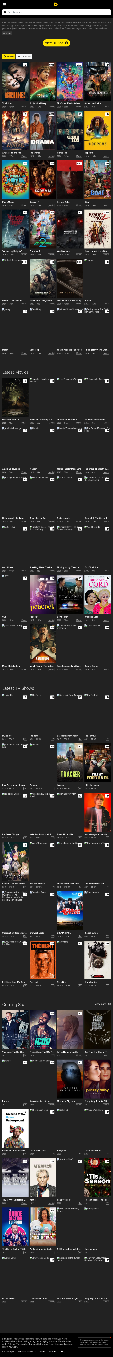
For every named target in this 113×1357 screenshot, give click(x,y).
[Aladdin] (43, 446)
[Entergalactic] (97, 1226)
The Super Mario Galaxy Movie (71, 103)
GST (4, 617)
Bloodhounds (91, 933)
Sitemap (53, 1351)
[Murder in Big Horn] (70, 1079)
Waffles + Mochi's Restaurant (43, 1249)
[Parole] (15, 1079)
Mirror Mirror (8, 1298)
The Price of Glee (38, 1150)
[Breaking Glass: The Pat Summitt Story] (43, 545)
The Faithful (90, 736)
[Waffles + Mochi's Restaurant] (43, 1226)
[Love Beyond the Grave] (70, 861)
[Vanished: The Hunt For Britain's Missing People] (15, 1029)
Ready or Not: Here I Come (97, 251)
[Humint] (97, 278)
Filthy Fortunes (91, 785)
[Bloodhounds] (97, 910)
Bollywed (61, 1150)
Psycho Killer (63, 202)
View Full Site (54, 43)
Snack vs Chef (63, 1200)
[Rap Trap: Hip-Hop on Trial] (97, 1029)
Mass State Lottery (11, 666)
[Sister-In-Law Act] (43, 495)
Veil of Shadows (37, 884)
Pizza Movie (8, 202)
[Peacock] (43, 594)
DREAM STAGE (64, 933)
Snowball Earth (37, 933)
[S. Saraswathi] (70, 495)
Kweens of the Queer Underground (18, 1150)
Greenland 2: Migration (41, 300)
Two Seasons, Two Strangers (71, 666)
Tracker (61, 785)
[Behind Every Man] (70, 812)
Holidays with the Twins (13, 518)
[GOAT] (97, 179)
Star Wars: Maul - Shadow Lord (17, 785)
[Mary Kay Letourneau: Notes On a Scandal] (97, 1276)
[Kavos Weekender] (97, 1128)
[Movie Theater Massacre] (70, 446)
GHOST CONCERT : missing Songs (18, 884)
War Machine (63, 251)
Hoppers (88, 153)
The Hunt (34, 982)
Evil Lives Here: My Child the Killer (18, 982)
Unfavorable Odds (38, 1298)
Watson (33, 785)
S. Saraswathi (63, 518)
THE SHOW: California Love (15, 1200)
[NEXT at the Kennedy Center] (70, 1226)
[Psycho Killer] (70, 179)
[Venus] (43, 1177)
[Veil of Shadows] (43, 861)
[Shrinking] (70, 960)
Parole (5, 1101)
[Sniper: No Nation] (97, 81)
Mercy (5, 350)
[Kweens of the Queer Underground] (15, 1128)
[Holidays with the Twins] (15, 495)
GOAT (87, 202)
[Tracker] (70, 762)
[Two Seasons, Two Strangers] (70, 643)
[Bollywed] (70, 1128)
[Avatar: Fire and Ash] (15, 130)
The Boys (34, 736)
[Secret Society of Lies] (43, 1079)
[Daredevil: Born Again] (70, 713)
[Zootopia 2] (43, 229)
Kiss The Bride (91, 567)
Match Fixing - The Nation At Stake (46, 666)
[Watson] (43, 762)
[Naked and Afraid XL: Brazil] (43, 812)
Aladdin (33, 469)
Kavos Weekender (93, 1150)
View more (100, 1004)
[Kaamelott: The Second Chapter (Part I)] (97, 495)
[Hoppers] (97, 130)
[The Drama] (43, 130)
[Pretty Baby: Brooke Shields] (97, 1079)
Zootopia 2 (35, 251)
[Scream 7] (43, 179)
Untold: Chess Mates (12, 300)
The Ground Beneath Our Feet (98, 469)
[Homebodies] (97, 960)
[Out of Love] (15, 545)
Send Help (34, 350)
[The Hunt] (43, 960)
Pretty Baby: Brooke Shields (97, 1101)
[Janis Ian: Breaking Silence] (43, 397)
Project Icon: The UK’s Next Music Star (48, 1052)
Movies (10, 56)
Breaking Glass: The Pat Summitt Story (48, 567)
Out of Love (7, 567)
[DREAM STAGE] (70, 910)
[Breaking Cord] (97, 594)
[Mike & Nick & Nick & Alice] (70, 327)
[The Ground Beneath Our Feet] (97, 446)
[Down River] (70, 594)
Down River (62, 617)
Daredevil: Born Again (67, 736)
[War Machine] (70, 229)
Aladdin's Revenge (11, 469)
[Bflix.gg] (56, 4)
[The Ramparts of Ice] (97, 861)
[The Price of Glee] (43, 1128)
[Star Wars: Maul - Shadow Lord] (15, 762)
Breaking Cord (91, 617)
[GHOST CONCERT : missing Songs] (15, 861)
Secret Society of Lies (40, 1101)
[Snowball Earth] (43, 910)
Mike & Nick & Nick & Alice (69, 350)
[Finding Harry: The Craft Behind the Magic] (97, 327)
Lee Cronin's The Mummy (69, 300)
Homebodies (90, 982)
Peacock (34, 617)
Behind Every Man (65, 834)
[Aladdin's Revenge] (15, 446)
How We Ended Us (10, 419)
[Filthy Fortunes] (97, 762)
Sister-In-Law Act (38, 518)
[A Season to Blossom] (97, 397)
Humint (87, 300)
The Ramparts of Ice (94, 884)
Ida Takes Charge (10, 834)
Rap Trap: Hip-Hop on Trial (97, 1052)
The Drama (35, 153)
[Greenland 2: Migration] (43, 278)
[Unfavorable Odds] (43, 1276)
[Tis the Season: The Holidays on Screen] (97, 1177)
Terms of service (26, 1351)
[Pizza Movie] (15, 179)
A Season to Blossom (94, 419)
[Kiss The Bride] (97, 545)
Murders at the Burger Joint (70, 1298)
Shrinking (61, 982)
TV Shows (26, 56)
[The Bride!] (15, 81)
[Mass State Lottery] (15, 643)
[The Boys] (43, 713)
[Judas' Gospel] (97, 643)
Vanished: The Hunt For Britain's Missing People (25, 1052)
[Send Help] (43, 327)
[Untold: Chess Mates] (15, 278)
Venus (33, 1200)
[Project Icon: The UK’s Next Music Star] (43, 1029)
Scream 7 (34, 202)
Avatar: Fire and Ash (11, 153)
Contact (41, 1351)
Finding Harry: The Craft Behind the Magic (77, 567)
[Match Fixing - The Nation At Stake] (43, 643)
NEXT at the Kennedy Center (70, 1249)
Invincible (6, 736)
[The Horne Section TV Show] (15, 1226)
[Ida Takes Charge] (15, 812)
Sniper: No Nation (92, 103)
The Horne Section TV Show (15, 1249)
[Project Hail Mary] (43, 81)
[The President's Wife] (70, 397)
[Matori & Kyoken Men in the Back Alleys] (97, 812)
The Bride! (7, 103)
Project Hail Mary (38, 103)
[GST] (15, 594)
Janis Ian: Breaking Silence (43, 419)
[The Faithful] (97, 713)
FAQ (63, 1351)
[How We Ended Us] (15, 397)
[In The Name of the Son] (70, 1029)
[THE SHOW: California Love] (15, 1177)
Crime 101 (62, 153)
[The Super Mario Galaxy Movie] (70, 81)
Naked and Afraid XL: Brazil (43, 834)
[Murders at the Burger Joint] (70, 1276)
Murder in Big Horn (66, 1101)
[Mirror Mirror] (15, 1276)
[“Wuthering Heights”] (15, 229)
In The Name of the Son (68, 1052)
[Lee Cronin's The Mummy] (70, 278)
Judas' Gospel (91, 666)
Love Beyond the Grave (68, 884)
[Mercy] (15, 327)
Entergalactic (90, 1249)
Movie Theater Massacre (69, 469)
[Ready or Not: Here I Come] (97, 229)
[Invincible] (15, 713)
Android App (8, 1351)
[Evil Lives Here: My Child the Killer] (15, 960)
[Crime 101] (70, 130)
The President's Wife (67, 419)
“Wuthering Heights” (12, 251)
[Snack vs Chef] (70, 1177)
